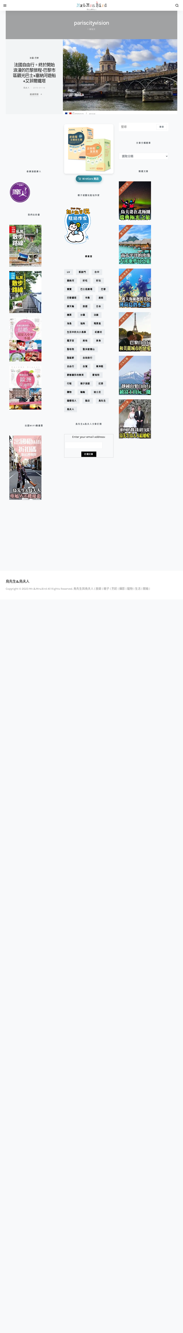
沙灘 (82, 315)
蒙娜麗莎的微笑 (75, 375)
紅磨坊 (98, 332)
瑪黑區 (97, 323)
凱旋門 (82, 272)
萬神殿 (99, 366)
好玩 (98, 280)
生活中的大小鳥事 (76, 332)
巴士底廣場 (86, 289)
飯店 (87, 400)
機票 (69, 315)
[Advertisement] (27, 140)
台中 (97, 272)
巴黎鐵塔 (72, 297)
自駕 (85, 366)
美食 (98, 340)
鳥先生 (102, 400)
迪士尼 (97, 392)
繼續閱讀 (34, 94)
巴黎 (103, 289)
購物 (69, 392)
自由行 (70, 366)
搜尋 (161, 127)
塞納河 (70, 280)
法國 (96, 315)
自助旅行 (87, 357)
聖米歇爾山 (89, 349)
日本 (98, 306)
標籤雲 (88, 256)
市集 (87, 297)
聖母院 (70, 349)
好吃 (85, 280)
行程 (69, 383)
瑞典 (82, 323)
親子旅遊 (85, 383)
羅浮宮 (70, 340)
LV (68, 272)
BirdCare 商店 (90, 178)
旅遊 (85, 306)
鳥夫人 (26, 88)
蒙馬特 (96, 375)
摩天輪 (70, 306)
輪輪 (82, 392)
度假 (101, 297)
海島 (69, 323)
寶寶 (69, 289)
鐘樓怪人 (72, 400)
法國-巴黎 (34, 58)
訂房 (101, 383)
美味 (85, 340)
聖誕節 (70, 357)
